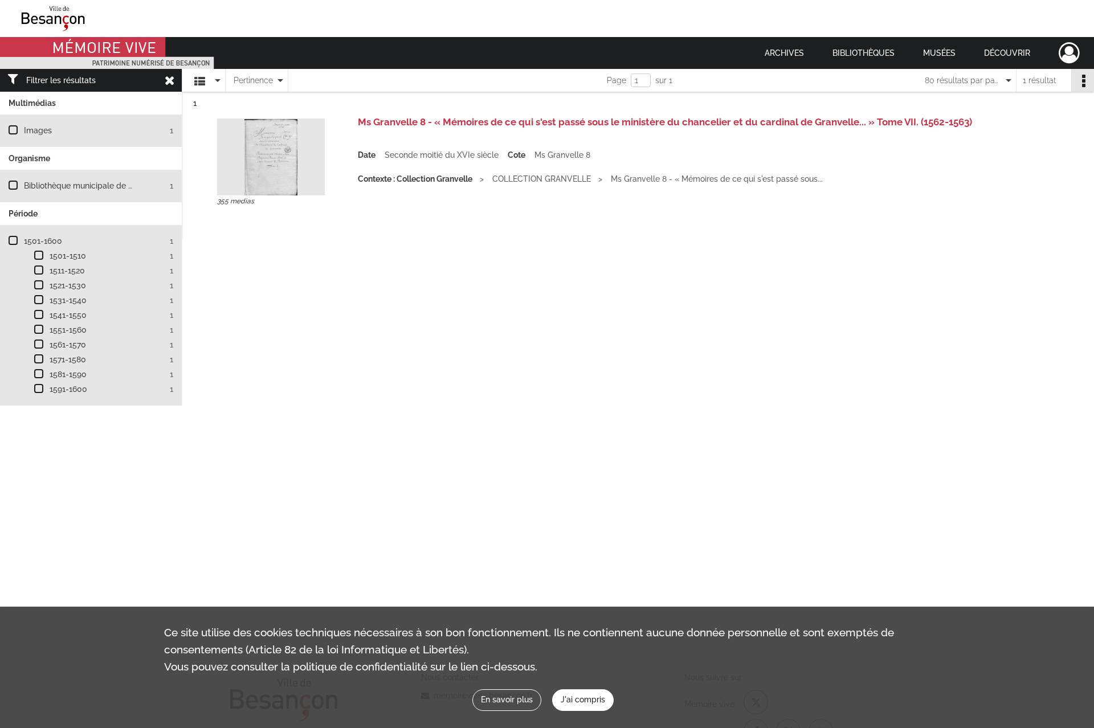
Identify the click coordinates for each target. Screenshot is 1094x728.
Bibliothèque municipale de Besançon (94, 185)
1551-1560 (68, 329)
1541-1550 (68, 315)
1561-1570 (68, 344)
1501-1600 (43, 241)
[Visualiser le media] (271, 156)
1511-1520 (67, 270)
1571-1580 (68, 359)
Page (616, 80)
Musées (939, 53)
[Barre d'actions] (1082, 80)
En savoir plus (507, 699)
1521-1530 (68, 285)
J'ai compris (583, 699)
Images (38, 130)
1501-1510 (68, 255)
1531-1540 (68, 300)
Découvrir (1007, 53)
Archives (784, 53)
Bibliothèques (863, 53)
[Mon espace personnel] (1069, 53)
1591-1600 (68, 389)
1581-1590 (68, 374)
